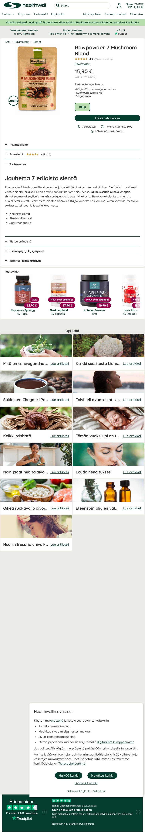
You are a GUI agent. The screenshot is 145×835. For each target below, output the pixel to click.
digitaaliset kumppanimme (115, 742)
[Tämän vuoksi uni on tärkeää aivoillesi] (108, 424)
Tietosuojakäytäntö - (79, 791)
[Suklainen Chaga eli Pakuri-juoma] (36, 388)
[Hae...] (57, 5)
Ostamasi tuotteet (115, 14)
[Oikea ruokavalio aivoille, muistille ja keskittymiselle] (36, 497)
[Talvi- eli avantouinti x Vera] (108, 388)
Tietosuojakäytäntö (72, 763)
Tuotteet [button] (7, 14)
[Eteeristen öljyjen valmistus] (108, 497)
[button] (134, 5)
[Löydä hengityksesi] (108, 460)
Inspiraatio (57, 14)
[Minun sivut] (118, 5)
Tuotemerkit (41, 14)
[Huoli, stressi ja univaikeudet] (36, 533)
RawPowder (82, 64)
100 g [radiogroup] (82, 107)
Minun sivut (136, 14)
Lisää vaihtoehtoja (86, 783)
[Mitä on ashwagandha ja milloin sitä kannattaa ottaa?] (36, 352)
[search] (82, 5)
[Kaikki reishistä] (36, 424)
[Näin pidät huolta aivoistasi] (36, 460)
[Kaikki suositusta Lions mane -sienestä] (108, 352)
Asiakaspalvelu (92, 14)
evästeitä (56, 720)
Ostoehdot (99, 791)
